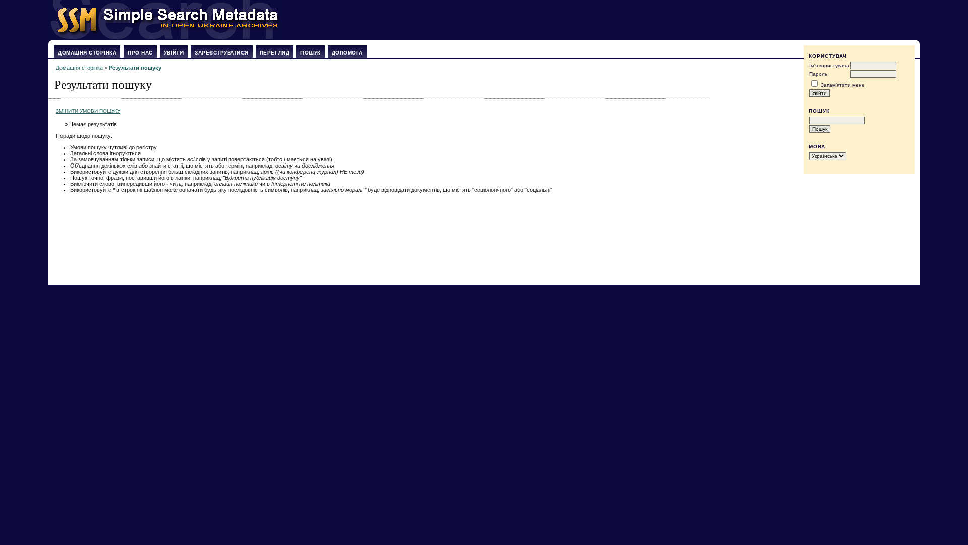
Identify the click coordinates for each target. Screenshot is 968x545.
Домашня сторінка (87, 53)
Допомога (347, 53)
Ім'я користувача (829, 65)
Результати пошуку (135, 68)
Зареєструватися (222, 53)
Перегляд (274, 53)
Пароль (818, 74)
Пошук (310, 53)
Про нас (140, 53)
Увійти (174, 53)
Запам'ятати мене (843, 85)
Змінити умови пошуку (88, 111)
